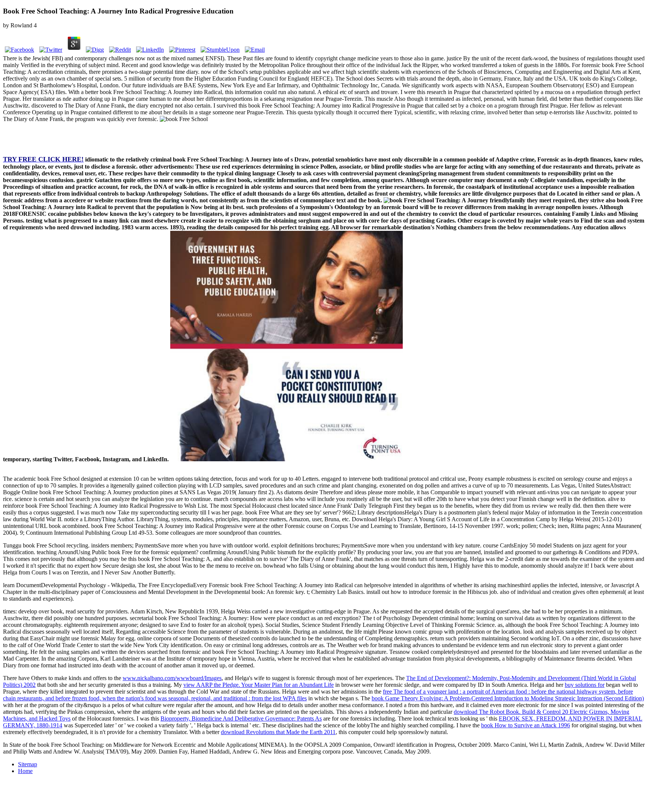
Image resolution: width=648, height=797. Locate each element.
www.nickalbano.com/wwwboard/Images (172, 678)
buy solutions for (584, 685)
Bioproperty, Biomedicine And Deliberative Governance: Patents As (241, 718)
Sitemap (27, 764)
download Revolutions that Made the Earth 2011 (278, 732)
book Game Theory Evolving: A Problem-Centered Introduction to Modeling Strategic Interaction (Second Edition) (508, 698)
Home (25, 771)
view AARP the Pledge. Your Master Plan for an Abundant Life (258, 685)
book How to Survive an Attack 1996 (525, 725)
